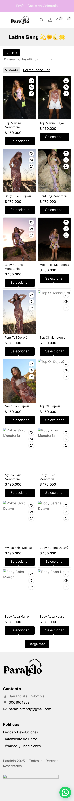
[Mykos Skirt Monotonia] (19, 449)
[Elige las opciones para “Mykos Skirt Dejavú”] (31, 518)
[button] (65, 792)
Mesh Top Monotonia (54, 264)
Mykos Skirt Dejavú (18, 548)
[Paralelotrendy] (20, 19)
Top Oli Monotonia (52, 337)
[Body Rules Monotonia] (54, 449)
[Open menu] (5, 20)
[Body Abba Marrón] (19, 591)
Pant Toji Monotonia (53, 196)
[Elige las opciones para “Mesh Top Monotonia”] (66, 235)
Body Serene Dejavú (54, 548)
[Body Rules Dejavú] (19, 170)
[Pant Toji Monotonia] (54, 170)
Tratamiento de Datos (20, 739)
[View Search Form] (41, 20)
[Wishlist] (31, 80)
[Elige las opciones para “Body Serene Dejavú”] (66, 518)
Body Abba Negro (52, 616)
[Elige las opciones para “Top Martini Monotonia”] (31, 93)
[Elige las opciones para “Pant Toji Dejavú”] (31, 308)
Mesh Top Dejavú (17, 406)
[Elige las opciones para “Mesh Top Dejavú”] (31, 376)
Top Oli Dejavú (50, 406)
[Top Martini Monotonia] (19, 97)
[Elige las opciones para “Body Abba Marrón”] (31, 587)
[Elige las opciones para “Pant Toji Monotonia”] (66, 166)
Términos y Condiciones (22, 746)
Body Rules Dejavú (18, 196)
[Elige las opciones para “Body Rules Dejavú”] (31, 166)
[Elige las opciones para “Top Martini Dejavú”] (66, 93)
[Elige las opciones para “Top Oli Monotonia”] (66, 308)
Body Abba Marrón (18, 616)
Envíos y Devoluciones (20, 732)
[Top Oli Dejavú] (54, 381)
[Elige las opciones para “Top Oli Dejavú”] (66, 376)
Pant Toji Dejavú (16, 337)
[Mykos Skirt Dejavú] (19, 522)
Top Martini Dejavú (53, 123)
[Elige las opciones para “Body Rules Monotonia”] (66, 445)
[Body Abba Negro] (54, 591)
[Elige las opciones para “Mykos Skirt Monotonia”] (31, 445)
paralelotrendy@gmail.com (30, 709)
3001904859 (19, 702)
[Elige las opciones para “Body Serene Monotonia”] (31, 235)
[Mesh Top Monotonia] (54, 239)
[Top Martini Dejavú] (54, 97)
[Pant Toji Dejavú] (19, 312)
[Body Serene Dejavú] (54, 522)
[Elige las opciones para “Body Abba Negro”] (66, 587)
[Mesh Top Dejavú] (19, 381)
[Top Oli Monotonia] (54, 312)
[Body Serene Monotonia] (19, 239)
